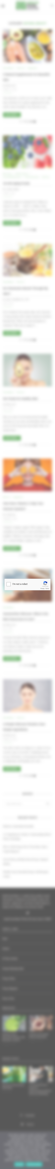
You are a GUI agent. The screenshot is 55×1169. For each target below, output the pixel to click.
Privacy (42, 588)
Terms (47, 588)
